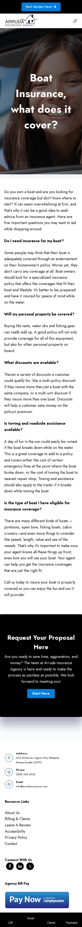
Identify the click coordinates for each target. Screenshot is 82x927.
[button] (41, 693)
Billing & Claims (17, 819)
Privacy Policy (16, 837)
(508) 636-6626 (26, 774)
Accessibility (15, 831)
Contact (11, 843)
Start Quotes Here (39, 6)
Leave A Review (18, 825)
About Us (12, 813)
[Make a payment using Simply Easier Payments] (37, 899)
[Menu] (75, 21)
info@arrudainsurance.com (32, 786)
